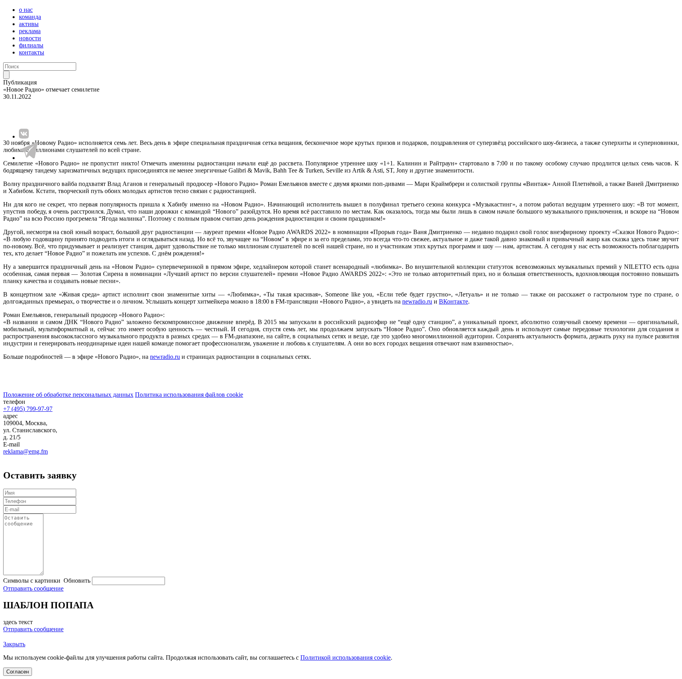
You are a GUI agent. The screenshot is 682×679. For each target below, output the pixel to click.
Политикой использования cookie (345, 657)
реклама (30, 31)
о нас (26, 9)
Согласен (17, 672)
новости (30, 38)
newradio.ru (417, 301)
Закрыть (14, 644)
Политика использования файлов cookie (189, 394)
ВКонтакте (453, 301)
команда (30, 16)
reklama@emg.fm (25, 451)
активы (29, 24)
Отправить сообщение (33, 588)
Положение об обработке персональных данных (68, 394)
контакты (31, 52)
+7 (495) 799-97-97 (27, 408)
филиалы (31, 45)
